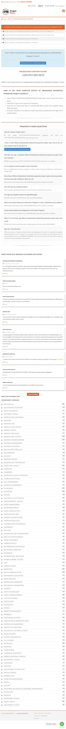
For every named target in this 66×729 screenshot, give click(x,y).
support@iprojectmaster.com (10, 2)
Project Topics (41, 713)
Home (4, 19)
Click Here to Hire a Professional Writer (33, 63)
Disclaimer (36, 718)
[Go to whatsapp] (62, 724)
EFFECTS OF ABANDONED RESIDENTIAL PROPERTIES (20, 19)
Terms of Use (37, 715)
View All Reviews (33, 394)
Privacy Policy (44, 715)
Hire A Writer (48, 713)
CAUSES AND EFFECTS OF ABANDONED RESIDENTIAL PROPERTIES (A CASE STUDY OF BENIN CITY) (29, 31)
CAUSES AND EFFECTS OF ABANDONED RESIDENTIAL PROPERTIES (21, 39)
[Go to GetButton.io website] (62, 727)
